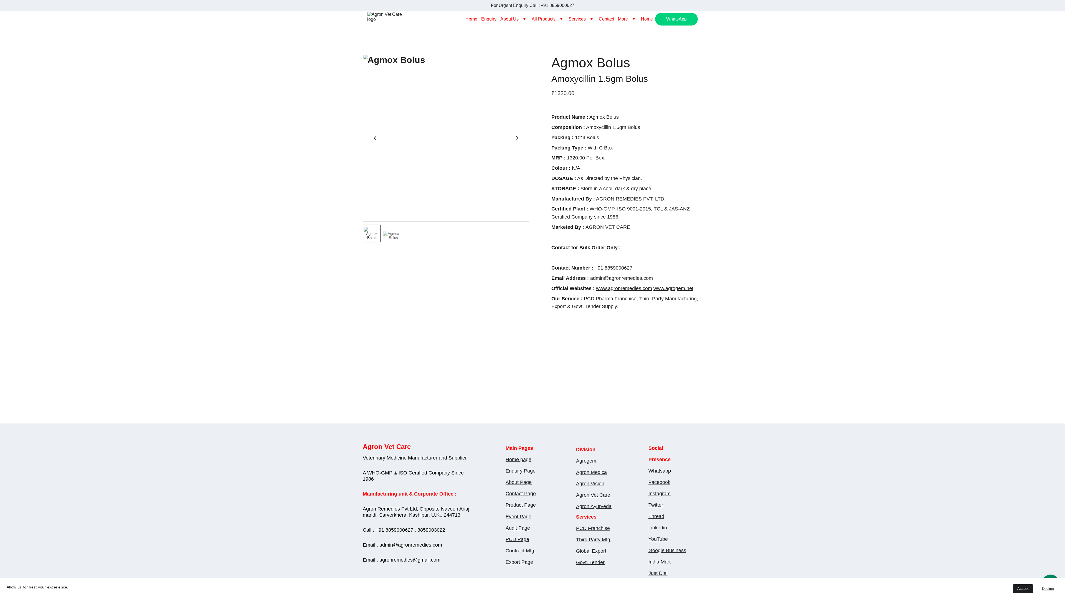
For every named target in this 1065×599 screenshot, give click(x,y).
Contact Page (521, 493)
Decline (1048, 589)
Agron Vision (590, 483)
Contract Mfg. (521, 551)
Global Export (591, 551)
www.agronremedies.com (624, 288)
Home (471, 19)
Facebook (659, 482)
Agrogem (586, 461)
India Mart (659, 562)
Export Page (519, 562)
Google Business (667, 550)
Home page (518, 459)
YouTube (658, 539)
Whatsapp (659, 471)
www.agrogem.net (673, 288)
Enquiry (488, 19)
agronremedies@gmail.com (409, 560)
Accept (1023, 589)
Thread (656, 516)
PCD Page (517, 539)
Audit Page (518, 528)
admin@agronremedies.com (621, 278)
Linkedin (657, 528)
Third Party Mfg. (594, 539)
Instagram (659, 493)
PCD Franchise (593, 528)
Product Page (521, 505)
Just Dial (658, 573)
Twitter (655, 505)
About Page (519, 482)
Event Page (518, 516)
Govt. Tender (590, 562)
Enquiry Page (521, 471)
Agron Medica (591, 472)
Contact (606, 19)
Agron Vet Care (593, 495)
